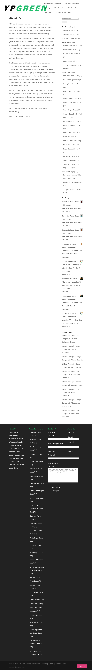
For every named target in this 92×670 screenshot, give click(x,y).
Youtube (70, 452)
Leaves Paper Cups (70, 141)
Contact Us (82, 666)
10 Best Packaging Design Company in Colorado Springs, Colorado (71, 339)
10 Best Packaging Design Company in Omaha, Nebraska (71, 349)
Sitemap (45, 664)
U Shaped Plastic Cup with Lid (53, 3)
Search (64, 22)
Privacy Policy (55, 664)
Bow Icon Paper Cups (71, 80)
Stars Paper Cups (69, 160)
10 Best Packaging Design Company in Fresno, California (71, 392)
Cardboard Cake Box (70, 46)
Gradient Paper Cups (69, 38)
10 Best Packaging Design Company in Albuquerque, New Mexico (71, 403)
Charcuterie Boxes (70, 50)
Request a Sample (56, 489)
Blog (69, 12)
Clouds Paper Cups (70, 98)
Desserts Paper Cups (71, 121)
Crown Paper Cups (70, 110)
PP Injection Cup (61, 12)
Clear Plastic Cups (60, 8)
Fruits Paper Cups (69, 133)
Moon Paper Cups (69, 145)
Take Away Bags (73, 8)
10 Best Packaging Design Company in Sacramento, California (71, 374)
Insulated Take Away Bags (72, 182)
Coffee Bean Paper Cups (72, 103)
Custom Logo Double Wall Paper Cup (36, 509)
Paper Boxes (47, 12)
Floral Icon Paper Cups (71, 125)
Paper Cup (47, 8)
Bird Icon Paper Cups (71, 76)
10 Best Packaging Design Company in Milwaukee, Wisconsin (71, 413)
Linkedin (70, 437)
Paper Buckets (68, 61)
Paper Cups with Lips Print (72, 149)
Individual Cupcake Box (71, 54)
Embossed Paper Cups (72, 3)
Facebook (71, 432)
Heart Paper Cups (69, 137)
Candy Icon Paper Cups (71, 84)
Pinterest (70, 442)
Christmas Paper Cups (71, 91)
